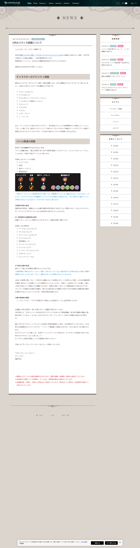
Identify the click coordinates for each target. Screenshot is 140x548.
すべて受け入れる (111, 543)
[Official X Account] (123, 3)
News (29, 3)
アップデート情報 (116, 109)
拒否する (97, 543)
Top (52, 415)
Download (75, 3)
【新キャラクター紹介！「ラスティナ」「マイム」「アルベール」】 (40, 55)
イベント (116, 121)
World (35, 3)
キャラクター (115, 115)
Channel (66, 3)
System (51, 3)
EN (136, 3)
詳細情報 (22, 543)
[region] (70, 543)
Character (42, 3)
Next (64, 415)
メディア (116, 128)
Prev (41, 415)
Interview (59, 3)
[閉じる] (120, 542)
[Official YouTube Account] (126, 3)
